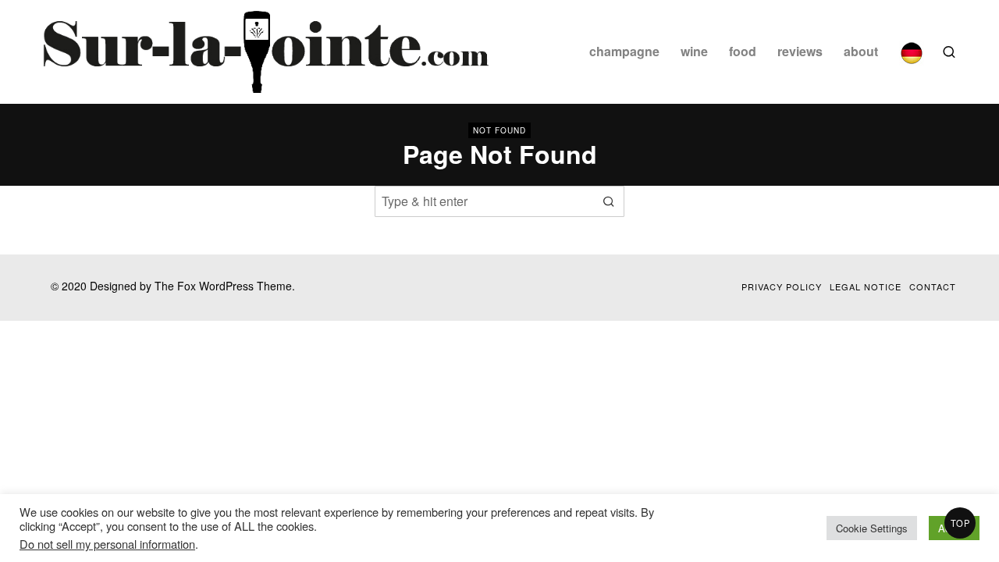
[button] (608, 201)
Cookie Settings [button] (872, 528)
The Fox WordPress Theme (223, 285)
